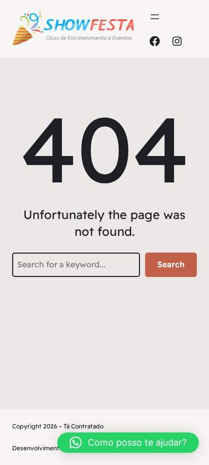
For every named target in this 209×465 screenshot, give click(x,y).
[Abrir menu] (155, 17)
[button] (128, 442)
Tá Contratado (83, 426)
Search (171, 264)
